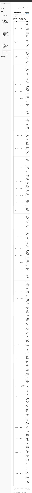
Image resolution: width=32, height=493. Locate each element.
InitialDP (3, 36)
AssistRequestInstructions (5, 22)
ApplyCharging (4, 20)
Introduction (27, 13)
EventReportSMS (4, 34)
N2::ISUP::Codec (4, 56)
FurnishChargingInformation (5, 35)
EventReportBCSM (4, 33)
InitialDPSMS (3, 37)
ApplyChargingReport (4, 21)
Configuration (2, 8)
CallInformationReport (4, 23)
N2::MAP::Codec (3, 57)
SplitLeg (3, 55)
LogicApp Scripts (3, 12)
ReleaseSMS (3, 44)
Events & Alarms (3, 11)
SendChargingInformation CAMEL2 (19, 489)
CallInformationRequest (5, 24)
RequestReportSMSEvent (5, 46)
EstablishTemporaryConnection (5, 32)
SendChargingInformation (5, 48)
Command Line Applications (4, 15)
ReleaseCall (3, 43)
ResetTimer (3, 47)
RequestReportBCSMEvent (5, 45)
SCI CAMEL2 (4, 49)
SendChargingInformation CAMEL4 (25, 489)
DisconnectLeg (4, 31)
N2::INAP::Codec (4, 19)
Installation (2, 7)
